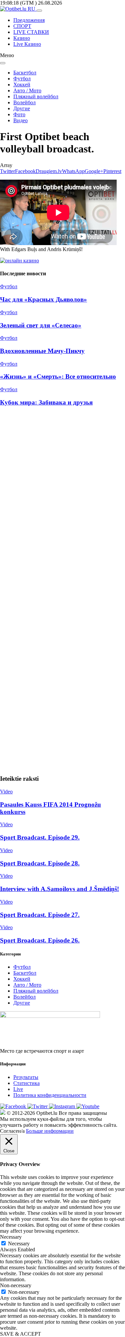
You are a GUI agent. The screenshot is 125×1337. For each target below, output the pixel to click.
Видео (20, 120)
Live (18, 1089)
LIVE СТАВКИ (31, 32)
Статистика (26, 1083)
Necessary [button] (11, 1237)
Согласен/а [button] (12, 1131)
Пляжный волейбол (35, 96)
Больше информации (50, 1131)
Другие (21, 108)
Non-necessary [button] (15, 1285)
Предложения (29, 20)
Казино (21, 38)
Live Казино (27, 44)
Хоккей (21, 84)
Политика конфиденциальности (49, 1095)
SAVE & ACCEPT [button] (20, 1334)
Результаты (25, 1077)
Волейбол (24, 102)
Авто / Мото (27, 90)
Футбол (22, 78)
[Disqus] (62, 501)
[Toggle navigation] (39, 11)
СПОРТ (22, 26)
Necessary (19, 1243)
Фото (19, 114)
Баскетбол (24, 72)
